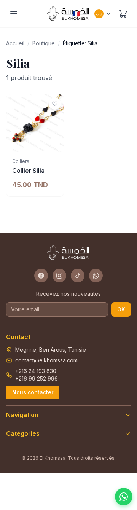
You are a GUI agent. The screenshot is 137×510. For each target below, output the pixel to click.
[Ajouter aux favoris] (55, 103)
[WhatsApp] (96, 275)
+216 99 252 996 (36, 378)
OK (121, 309)
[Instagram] (59, 275)
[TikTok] (77, 275)
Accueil (15, 43)
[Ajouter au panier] (54, 142)
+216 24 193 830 (35, 371)
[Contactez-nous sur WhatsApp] (123, 496)
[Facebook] (41, 275)
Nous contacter (32, 392)
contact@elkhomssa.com (46, 360)
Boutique (43, 43)
